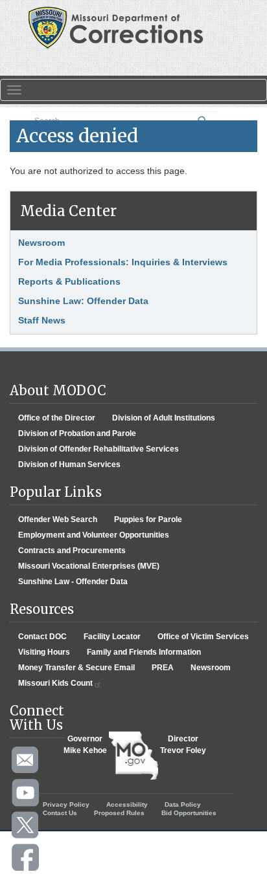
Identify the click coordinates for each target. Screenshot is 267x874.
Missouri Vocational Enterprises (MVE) (88, 566)
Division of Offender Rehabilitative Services (98, 448)
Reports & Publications (69, 281)
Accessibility (127, 804)
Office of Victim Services (203, 636)
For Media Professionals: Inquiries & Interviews (122, 262)
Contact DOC (42, 636)
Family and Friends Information (144, 652)
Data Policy (183, 804)
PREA (163, 667)
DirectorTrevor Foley (183, 744)
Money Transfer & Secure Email (76, 667)
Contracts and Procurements (72, 550)
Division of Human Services (69, 464)
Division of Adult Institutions (163, 417)
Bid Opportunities (188, 812)
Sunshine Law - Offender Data (73, 581)
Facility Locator (112, 636)
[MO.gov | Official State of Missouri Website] (133, 755)
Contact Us (60, 812)
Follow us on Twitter (26, 825)
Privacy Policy (66, 804)
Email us (26, 761)
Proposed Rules (119, 812)
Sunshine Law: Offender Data (83, 301)
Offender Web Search (57, 519)
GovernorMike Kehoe (85, 744)
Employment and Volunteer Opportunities (93, 535)
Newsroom (41, 242)
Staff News (41, 320)
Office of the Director (56, 417)
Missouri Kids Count (55, 683)
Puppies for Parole (148, 519)
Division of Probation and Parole (77, 433)
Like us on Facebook (26, 858)
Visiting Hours (44, 652)
